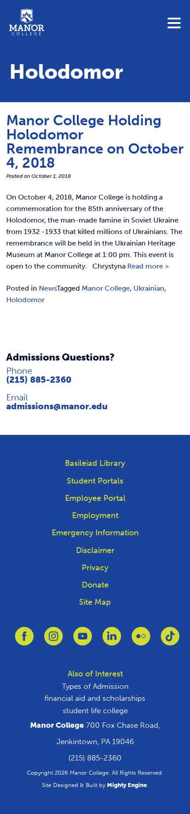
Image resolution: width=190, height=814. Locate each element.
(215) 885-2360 (39, 379)
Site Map (95, 602)
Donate (95, 585)
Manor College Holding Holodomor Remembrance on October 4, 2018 (95, 141)
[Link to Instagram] (53, 640)
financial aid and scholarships (95, 698)
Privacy (95, 567)
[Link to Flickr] (141, 640)
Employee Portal (95, 498)
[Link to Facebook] (24, 640)
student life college (95, 710)
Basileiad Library (95, 463)
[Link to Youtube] (82, 640)
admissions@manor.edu (57, 406)
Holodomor (25, 300)
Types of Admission (95, 686)
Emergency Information (95, 533)
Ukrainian (148, 288)
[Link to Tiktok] (170, 640)
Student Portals (95, 481)
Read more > (148, 266)
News (48, 288)
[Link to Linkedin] (112, 640)
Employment (95, 515)
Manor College (106, 288)
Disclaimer (95, 550)
